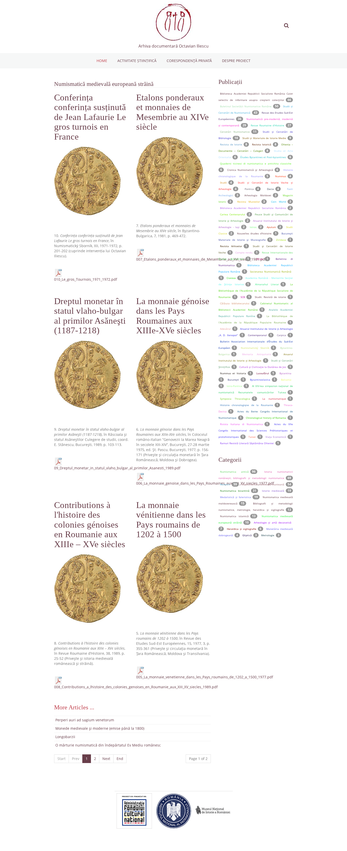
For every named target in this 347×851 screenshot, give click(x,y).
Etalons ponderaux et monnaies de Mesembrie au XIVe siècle (172, 112)
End (120, 758)
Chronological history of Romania (266, 418)
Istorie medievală (273, 490)
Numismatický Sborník (255, 348)
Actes (260, 259)
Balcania (286, 379)
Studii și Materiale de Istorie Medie (264, 138)
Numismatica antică (234, 471)
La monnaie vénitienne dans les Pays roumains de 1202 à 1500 (171, 520)
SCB (243, 297)
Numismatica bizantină (234, 490)
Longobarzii (65, 736)
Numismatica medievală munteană (262, 484)
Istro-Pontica (234, 386)
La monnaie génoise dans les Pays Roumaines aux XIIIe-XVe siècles (172, 316)
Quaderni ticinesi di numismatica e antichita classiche (255, 163)
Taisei (252, 437)
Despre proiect (236, 60)
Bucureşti (233, 379)
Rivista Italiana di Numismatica (241, 424)
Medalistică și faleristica (235, 497)
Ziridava (281, 240)
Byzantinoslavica (260, 379)
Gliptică (247, 535)
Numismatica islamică (234, 516)
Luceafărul (262, 373)
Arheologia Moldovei (257, 195)
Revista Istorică (261, 144)
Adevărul (225, 329)
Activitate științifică (136, 60)
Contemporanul (257, 335)
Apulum (271, 227)
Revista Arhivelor (231, 246)
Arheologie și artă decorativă (272, 522)
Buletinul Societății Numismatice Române (246, 106)
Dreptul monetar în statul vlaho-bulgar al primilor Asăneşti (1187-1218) (90, 316)
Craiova (231, 278)
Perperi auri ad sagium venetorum (84, 720)
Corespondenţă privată (189, 60)
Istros (253, 227)
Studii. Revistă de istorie (270, 297)
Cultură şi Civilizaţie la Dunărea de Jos (262, 367)
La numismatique (274, 398)
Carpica (281, 335)
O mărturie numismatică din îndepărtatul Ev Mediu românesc (108, 745)
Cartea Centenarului (232, 214)
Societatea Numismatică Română (270, 271)
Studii (223, 182)
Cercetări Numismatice (235, 131)
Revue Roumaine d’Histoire (267, 125)
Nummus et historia (233, 373)
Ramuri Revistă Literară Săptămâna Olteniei (247, 443)
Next (106, 758)
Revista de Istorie (231, 144)
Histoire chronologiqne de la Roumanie (246, 405)
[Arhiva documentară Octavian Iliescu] (173, 22)
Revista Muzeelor (248, 201)
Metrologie (267, 535)
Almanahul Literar (267, 284)
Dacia (270, 189)
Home (102, 60)
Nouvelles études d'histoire (254, 233)
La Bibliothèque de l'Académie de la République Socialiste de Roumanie (255, 290)
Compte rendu (244, 252)
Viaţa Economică (275, 437)
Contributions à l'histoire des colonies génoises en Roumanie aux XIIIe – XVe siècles (89, 524)
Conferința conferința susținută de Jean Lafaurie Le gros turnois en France (90, 117)
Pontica (249, 189)
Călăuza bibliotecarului (234, 303)
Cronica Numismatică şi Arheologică (250, 170)
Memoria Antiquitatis (256, 354)
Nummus (280, 176)
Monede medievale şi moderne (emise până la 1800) (99, 728)
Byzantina (285, 373)
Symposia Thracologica (235, 398)
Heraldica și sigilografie (241, 529)
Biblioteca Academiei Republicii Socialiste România (253, 208)
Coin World (278, 201)
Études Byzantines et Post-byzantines (263, 157)
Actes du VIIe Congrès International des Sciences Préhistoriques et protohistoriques (255, 430)
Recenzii (225, 484)
